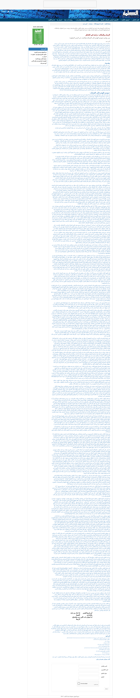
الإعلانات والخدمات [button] (81, 20)
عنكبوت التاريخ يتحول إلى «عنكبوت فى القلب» (36, 54)
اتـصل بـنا (59, 20)
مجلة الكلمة (107, 23)
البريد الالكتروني (104, 669)
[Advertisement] (70, 4)
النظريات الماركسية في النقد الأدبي (39, 61)
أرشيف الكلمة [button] (125, 20)
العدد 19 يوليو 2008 (98, 23)
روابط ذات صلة (68, 20)
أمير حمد (85, 23)
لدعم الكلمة (51, 20)
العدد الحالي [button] (135, 20)
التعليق (102, 677)
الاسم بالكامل (104, 666)
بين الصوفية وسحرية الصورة (40, 52)
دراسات (91, 23)
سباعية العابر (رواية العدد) (40, 58)
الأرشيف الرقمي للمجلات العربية (109, 20)
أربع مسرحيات (43, 63)
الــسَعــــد (44, 56)
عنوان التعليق (104, 673)
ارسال (106, 688)
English (3, 11)
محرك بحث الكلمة (93, 20)
